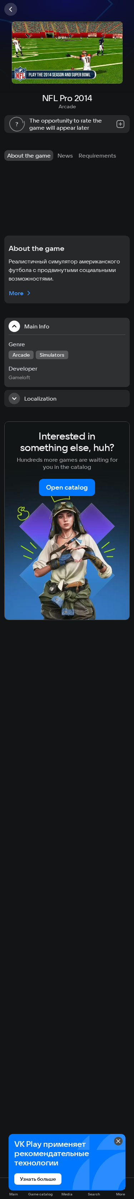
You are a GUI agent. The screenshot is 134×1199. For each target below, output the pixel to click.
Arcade (67, 106)
